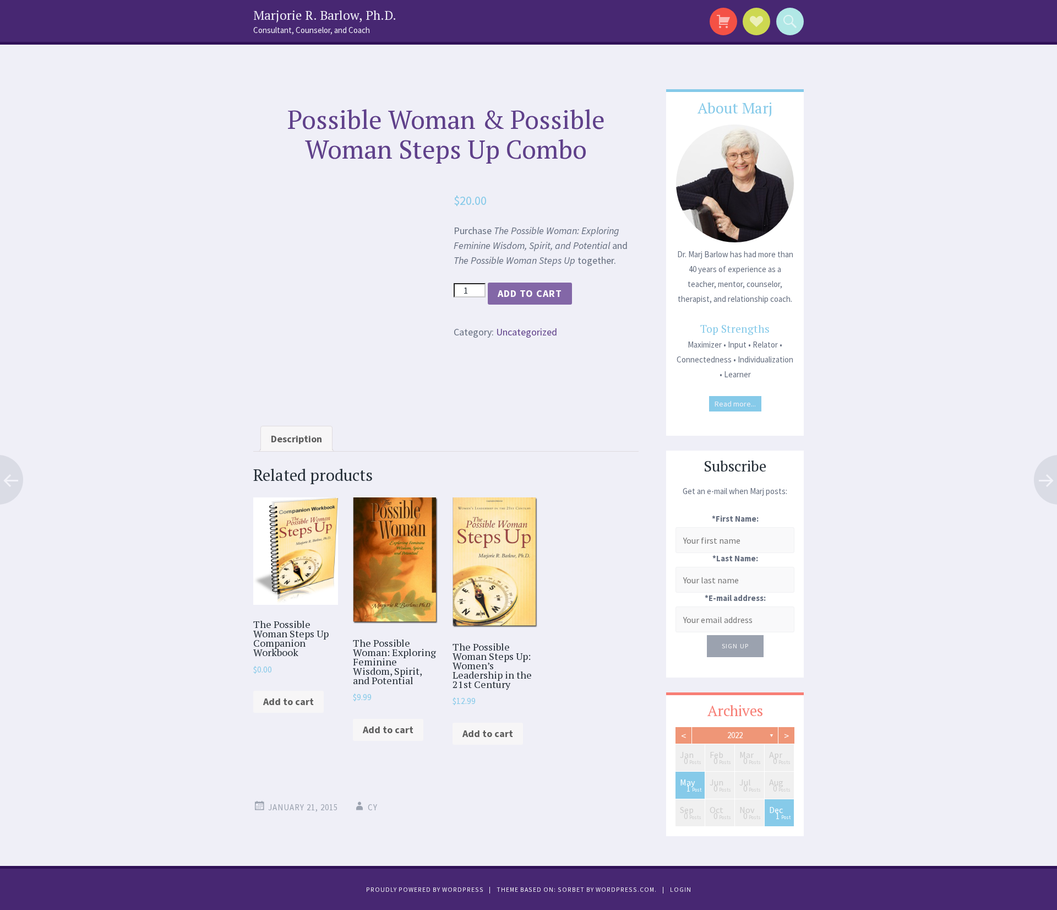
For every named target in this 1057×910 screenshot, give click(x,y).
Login (680, 889)
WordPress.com (625, 889)
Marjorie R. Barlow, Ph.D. (324, 15)
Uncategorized (526, 332)
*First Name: (735, 518)
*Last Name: (735, 558)
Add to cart (530, 293)
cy (373, 807)
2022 (735, 735)
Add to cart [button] (288, 701)
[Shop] (721, 21)
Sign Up (735, 646)
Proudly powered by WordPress (425, 889)
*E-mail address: (735, 598)
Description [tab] (296, 438)
